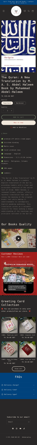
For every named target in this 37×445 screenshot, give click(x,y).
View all (18, 369)
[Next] (33, 278)
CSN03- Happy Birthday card (9, 360)
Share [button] (5, 133)
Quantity (4, 107)
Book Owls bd (15, 437)
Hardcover (20, 103)
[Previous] (3, 278)
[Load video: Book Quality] (18, 238)
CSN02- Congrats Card (27, 335)
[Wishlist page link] (25, 11)
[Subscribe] (29, 422)
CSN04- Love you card (27, 359)
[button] (4, 11)
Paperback (7, 103)
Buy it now (18, 122)
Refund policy (26, 437)
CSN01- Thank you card (9, 335)
